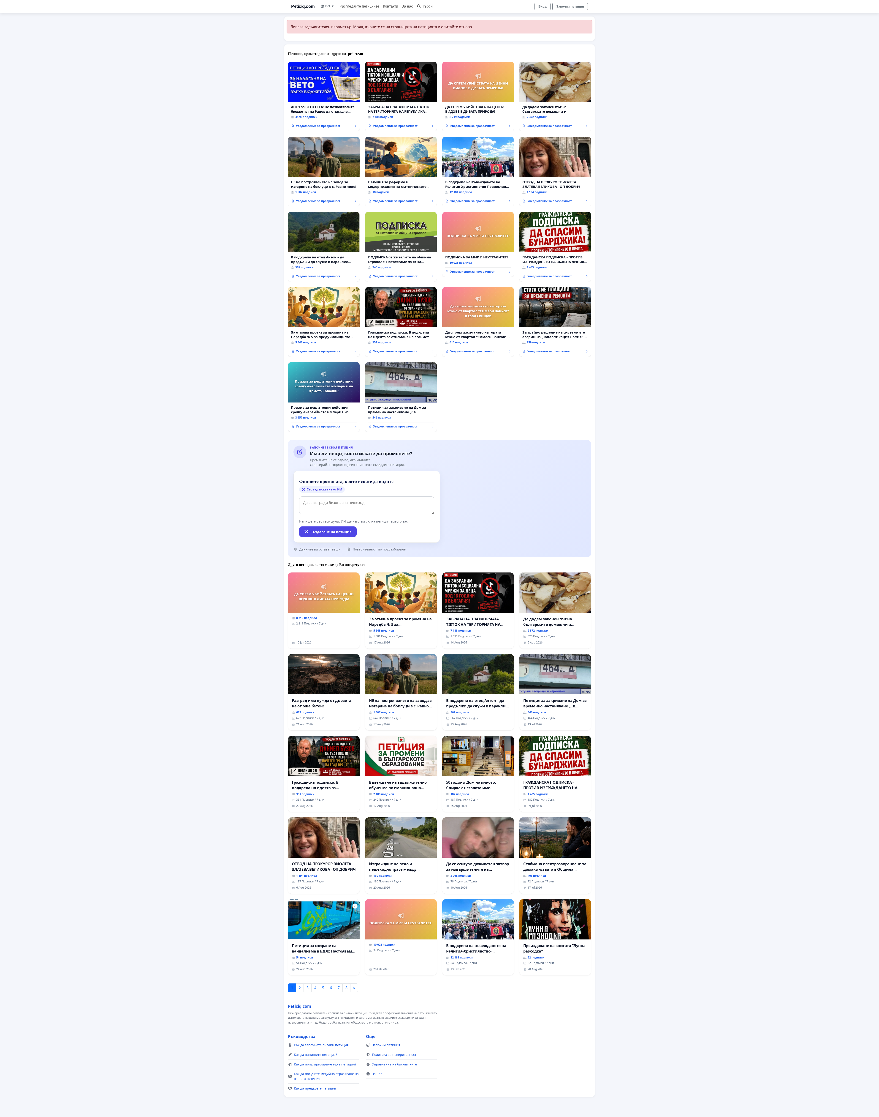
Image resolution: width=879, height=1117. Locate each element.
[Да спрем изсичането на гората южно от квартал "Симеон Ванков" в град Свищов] (478, 322)
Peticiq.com (303, 6)
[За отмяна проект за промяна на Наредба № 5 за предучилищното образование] (324, 322)
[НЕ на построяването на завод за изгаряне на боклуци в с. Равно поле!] (324, 171)
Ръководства (301, 1036)
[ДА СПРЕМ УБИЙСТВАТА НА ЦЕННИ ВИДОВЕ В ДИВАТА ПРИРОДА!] (478, 96)
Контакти (390, 6)
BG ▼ (329, 6)
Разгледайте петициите (359, 6)
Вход (542, 6)
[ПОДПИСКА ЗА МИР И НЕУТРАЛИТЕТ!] (478, 244)
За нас (407, 6)
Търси (427, 6)
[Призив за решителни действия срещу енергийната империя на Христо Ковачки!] (324, 397)
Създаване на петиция (331, 531)
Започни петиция (570, 6)
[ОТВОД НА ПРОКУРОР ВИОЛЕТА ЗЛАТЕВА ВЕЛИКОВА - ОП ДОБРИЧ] (555, 171)
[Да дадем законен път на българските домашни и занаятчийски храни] (555, 96)
